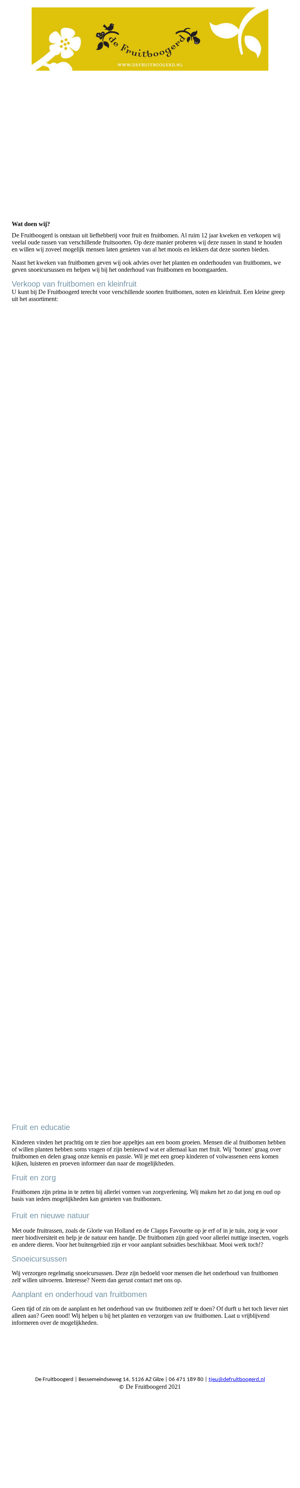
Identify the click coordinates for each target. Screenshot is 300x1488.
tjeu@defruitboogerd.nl (237, 1380)
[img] (150, 39)
